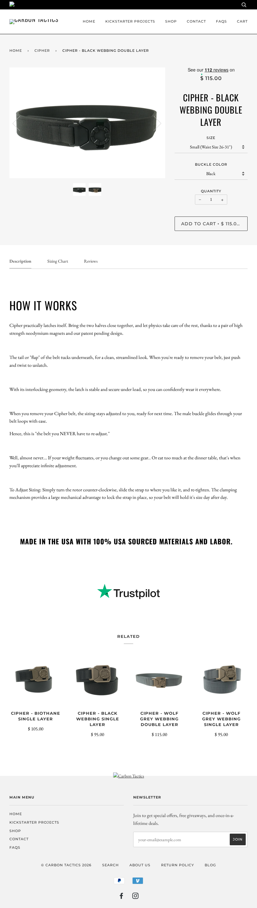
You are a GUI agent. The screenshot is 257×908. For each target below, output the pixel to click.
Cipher (42, 50)
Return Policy (177, 865)
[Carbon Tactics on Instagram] (135, 897)
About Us (139, 865)
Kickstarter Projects (130, 21)
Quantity (211, 191)
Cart (242, 21)
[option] (87, 123)
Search (110, 865)
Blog (210, 865)
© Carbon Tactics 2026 (66, 865)
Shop (171, 21)
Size (211, 138)
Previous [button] (20, 123)
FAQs (221, 21)
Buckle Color (211, 164)
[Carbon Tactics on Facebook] (121, 897)
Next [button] (153, 123)
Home (89, 21)
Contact (196, 21)
